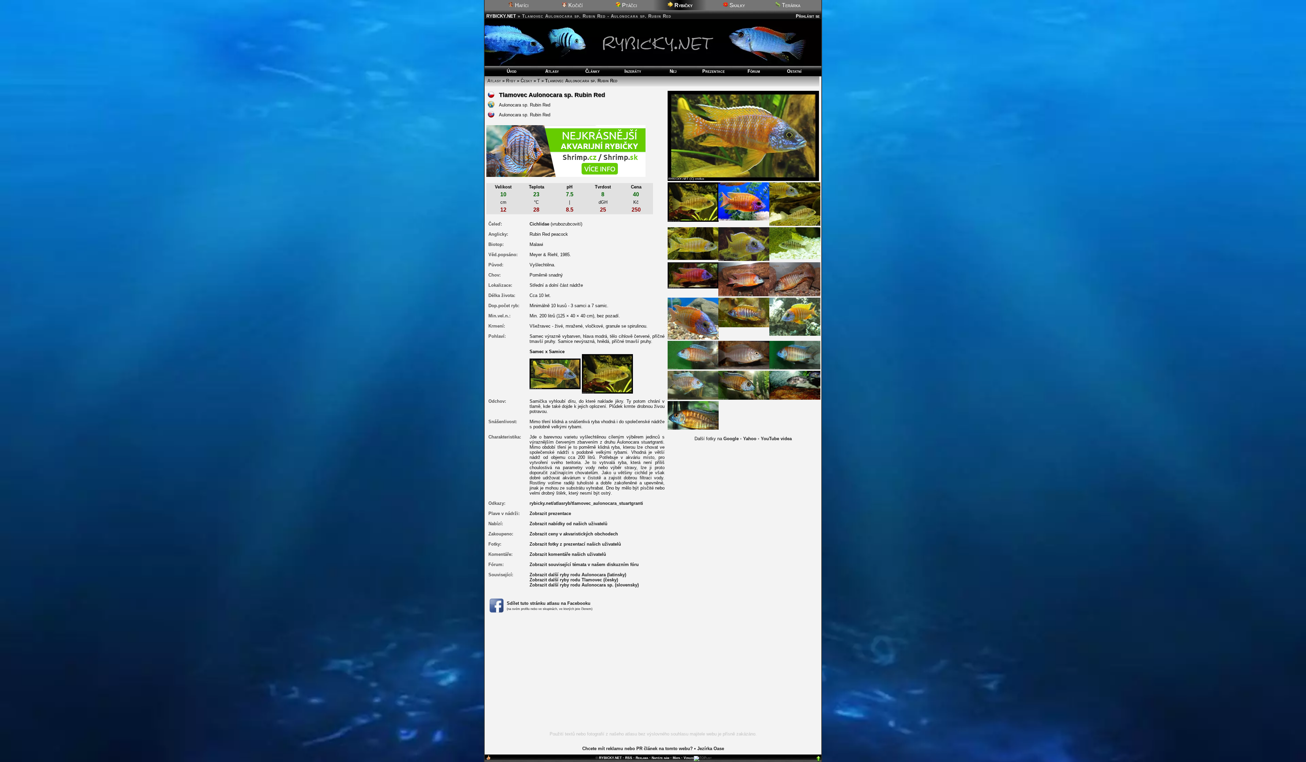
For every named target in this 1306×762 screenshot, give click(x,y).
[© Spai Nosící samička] (794, 384)
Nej (673, 71)
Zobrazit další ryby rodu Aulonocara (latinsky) (578, 574)
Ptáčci (629, 5)
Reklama (642, 758)
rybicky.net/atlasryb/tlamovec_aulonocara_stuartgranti (586, 503)
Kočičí (575, 5)
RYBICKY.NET (501, 16)
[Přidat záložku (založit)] (488, 759)
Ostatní (794, 71)
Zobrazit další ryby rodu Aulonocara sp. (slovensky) (584, 584)
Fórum (754, 71)
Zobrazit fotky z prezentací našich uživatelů (575, 544)
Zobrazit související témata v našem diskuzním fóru (584, 564)
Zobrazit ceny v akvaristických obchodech (574, 533)
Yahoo (749, 438)
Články (592, 71)
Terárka (790, 5)
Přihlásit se (808, 16)
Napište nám (660, 758)
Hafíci (521, 5)
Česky (526, 80)
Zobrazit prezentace (550, 513)
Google (731, 438)
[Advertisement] (653, 676)
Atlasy (552, 71)
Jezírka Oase (710, 748)
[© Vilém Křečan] (743, 201)
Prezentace (713, 71)
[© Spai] (693, 355)
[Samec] (555, 373)
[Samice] (607, 373)
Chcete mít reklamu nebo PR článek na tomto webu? (637, 748)
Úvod (512, 71)
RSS (628, 758)
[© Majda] (693, 318)
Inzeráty (632, 71)
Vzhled (689, 758)
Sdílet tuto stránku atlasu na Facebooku (548, 603)
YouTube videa (776, 438)
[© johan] (743, 278)
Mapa (676, 758)
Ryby (511, 80)
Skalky (736, 5)
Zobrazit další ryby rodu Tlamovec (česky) (574, 579)
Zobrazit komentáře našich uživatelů (568, 554)
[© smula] (743, 312)
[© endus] (693, 201)
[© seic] (794, 316)
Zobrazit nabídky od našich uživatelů (568, 523)
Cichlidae (539, 224)
